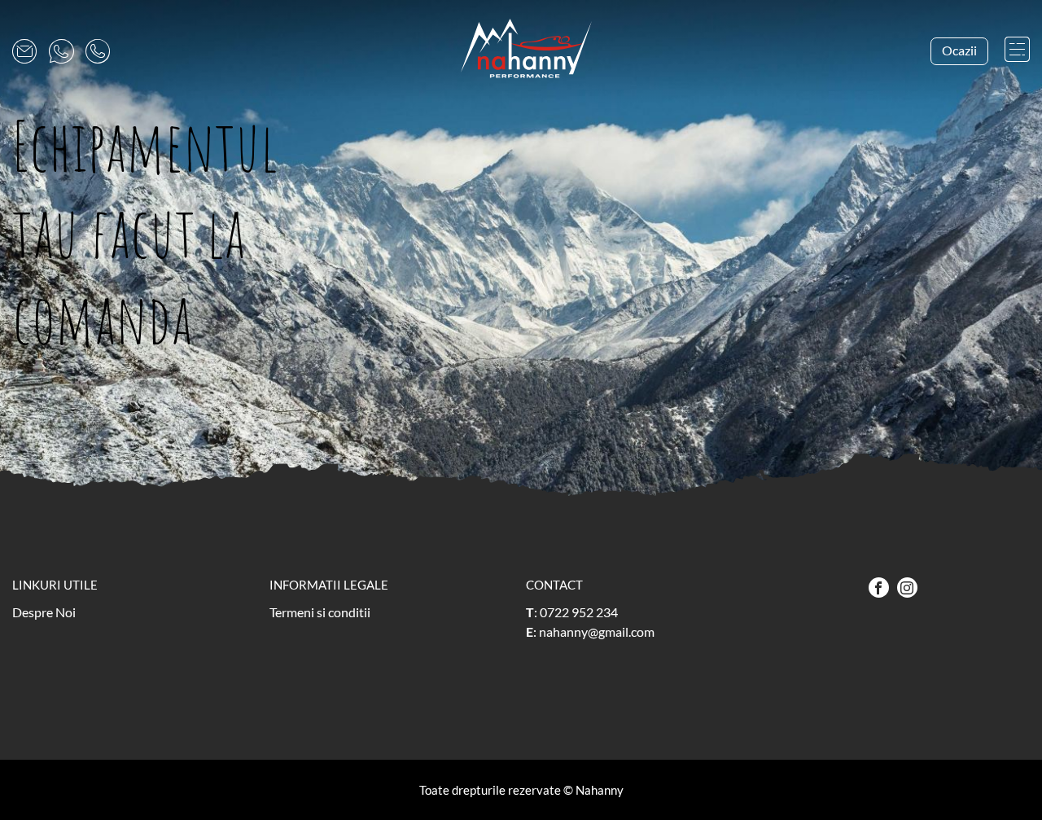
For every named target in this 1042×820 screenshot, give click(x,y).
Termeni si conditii (319, 612)
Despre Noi (44, 612)
